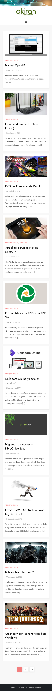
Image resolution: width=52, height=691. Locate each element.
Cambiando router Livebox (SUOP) (21, 126)
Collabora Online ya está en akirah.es (22, 381)
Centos (23, 243)
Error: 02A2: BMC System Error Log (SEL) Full (24, 512)
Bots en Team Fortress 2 (19, 572)
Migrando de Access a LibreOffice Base (19, 446)
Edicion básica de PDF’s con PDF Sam (25, 315)
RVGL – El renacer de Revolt (23, 186)
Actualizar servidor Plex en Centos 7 (21, 250)
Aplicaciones (11, 61)
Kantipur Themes (34, 687)
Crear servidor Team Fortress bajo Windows (25, 635)
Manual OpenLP (15, 65)
